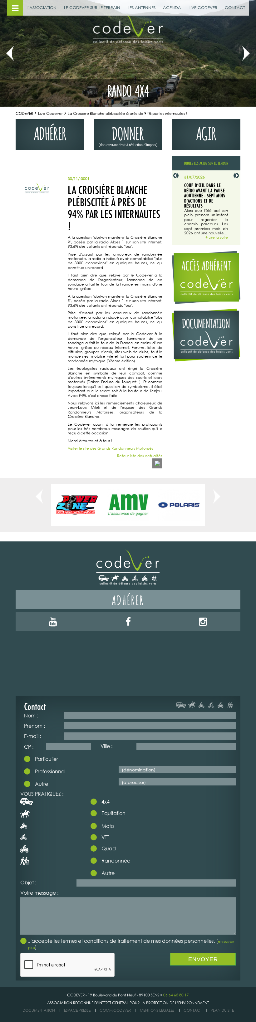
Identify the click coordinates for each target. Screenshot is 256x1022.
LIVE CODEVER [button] (203, 7)
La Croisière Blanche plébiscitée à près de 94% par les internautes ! (127, 113)
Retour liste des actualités (139, 456)
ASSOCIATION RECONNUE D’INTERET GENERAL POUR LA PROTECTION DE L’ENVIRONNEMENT (128, 1002)
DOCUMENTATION (38, 1010)
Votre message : (39, 893)
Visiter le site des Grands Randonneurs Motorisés (110, 448)
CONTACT (235, 7)
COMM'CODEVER (115, 1010)
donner (128, 135)
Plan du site (222, 1010)
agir (206, 132)
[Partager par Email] (157, 463)
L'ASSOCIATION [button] (42, 7)
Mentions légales (157, 1010)
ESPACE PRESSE (77, 1010)
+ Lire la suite (216, 237)
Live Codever (50, 113)
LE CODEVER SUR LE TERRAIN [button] (92, 7)
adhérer (50, 132)
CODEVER (24, 113)
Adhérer (128, 599)
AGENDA (172, 7)
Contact (193, 1010)
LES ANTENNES (141, 7)
